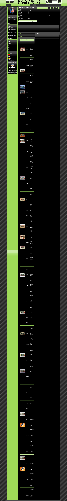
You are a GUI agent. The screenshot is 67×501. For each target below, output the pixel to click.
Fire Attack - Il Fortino (31, 172)
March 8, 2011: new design (10, 21)
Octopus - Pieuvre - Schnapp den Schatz (31, 226)
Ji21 (26, 113)
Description (38, 38)
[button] (7, 2)
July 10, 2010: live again (9, 23)
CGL (26, 76)
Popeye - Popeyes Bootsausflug (32, 333)
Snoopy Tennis (31, 371)
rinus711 (9, 47)
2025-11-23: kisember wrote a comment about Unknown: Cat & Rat (12, 27)
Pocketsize (27, 60)
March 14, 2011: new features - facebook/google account (12, 19)
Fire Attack (31, 135)
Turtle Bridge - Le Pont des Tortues (32, 425)
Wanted (21, 36)
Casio (12, 13)
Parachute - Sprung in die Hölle (31, 274)
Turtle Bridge (32, 419)
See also (21, 37)
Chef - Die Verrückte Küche (31, 49)
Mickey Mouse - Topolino (31, 216)
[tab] (26, 33)
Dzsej (8, 45)
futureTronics (27, 54)
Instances (38, 33)
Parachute (31, 269)
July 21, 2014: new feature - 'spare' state (11, 17)
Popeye (31, 317)
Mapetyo (9, 49)
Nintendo (27, 49)
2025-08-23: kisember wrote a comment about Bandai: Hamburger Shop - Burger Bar (12, 32)
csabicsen (9, 43)
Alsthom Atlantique (27, 323)
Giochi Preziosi (27, 269)
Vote (20, 33)
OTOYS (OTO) (27, 129)
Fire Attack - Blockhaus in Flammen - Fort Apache (31, 140)
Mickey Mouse (31, 178)
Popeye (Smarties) (31, 328)
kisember (9, 41)
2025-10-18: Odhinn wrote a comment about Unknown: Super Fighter (12, 29)
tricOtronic (27, 65)
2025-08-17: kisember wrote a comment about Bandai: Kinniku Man (12, 38)
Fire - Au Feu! (31, 92)
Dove (26, 419)
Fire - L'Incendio (31, 130)
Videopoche (27, 81)
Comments (38, 36)
